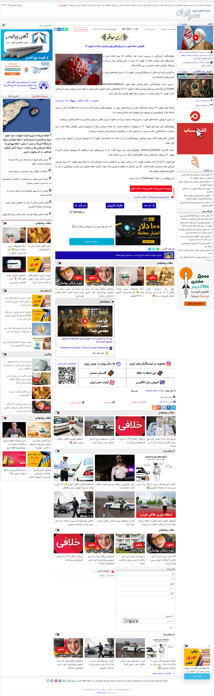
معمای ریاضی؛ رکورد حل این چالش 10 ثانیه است (195, 252)
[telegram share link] (63, 29)
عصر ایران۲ (149, 680)
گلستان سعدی (98, 373)
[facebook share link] (59, 29)
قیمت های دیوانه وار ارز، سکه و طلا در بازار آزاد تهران (25, 214)
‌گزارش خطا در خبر (80, 29)
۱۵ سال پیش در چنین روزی (99, 364)
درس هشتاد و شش (202, 100)
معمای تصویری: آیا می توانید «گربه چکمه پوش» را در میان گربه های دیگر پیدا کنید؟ (196, 224)
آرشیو (192, 5)
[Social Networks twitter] (153, 249)
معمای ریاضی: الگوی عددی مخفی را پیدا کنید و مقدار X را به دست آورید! (196, 238)
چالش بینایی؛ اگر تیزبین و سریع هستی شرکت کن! (196, 245)
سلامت (163, 29)
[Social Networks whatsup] (157, 249)
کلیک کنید (197, 676)
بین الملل (115, 5)
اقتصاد (133, 5)
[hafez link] (115, 37)
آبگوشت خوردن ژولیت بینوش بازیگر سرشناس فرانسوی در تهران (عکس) (198, 197)
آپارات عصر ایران (99, 382)
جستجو (186, 5)
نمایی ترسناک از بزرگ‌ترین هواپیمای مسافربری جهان (198, 64)
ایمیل (172, 583)
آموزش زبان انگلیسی (147, 382)
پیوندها (106, 680)
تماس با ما (199, 5)
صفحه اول (208, 5)
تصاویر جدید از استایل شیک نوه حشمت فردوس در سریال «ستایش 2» (196, 176)
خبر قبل (82, 205)
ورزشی (122, 5)
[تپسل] (70, 212)
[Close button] (209, 646)
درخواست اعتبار (91, 241)
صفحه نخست (171, 29)
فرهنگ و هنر (106, 5)
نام (173, 573)
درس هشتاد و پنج (203, 105)
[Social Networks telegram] (149, 249)
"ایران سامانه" (101, 692)
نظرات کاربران (115, 205)
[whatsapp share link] (66, 29)
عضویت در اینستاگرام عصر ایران (147, 364)
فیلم (78, 5)
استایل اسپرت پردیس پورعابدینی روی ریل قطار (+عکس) (196, 204)
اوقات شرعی (163, 5)
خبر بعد (147, 205)
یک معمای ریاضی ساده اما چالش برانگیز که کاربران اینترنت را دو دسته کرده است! (195, 231)
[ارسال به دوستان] (126, 29)
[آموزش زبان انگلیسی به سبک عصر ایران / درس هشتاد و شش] (195, 86)
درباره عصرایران (138, 680)
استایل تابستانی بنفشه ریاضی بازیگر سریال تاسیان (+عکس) (195, 183)
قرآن (90, 5)
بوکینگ (101, 575)
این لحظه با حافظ (146, 373)
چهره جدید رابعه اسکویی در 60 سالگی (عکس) (197, 190)
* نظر (172, 593)
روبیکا (72, 101)
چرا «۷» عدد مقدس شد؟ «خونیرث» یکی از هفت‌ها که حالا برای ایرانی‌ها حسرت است (87, 340)
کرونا (162, 397)
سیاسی (139, 5)
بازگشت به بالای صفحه (162, 673)
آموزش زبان (62, 5)
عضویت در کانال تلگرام (88, 101)
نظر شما (171, 569)
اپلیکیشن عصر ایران (67, 363)
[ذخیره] (128, 29)
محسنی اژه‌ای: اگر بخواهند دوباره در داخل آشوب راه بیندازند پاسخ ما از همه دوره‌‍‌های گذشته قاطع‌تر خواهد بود (196, 55)
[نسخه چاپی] (123, 29)
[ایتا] (154, 407)
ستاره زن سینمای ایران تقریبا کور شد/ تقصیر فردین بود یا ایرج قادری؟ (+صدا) (20, 85)
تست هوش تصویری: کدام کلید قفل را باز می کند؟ (196, 259)
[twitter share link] (55, 29)
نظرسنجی (180, 5)
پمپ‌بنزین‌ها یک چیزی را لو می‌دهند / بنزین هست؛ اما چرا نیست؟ (84, 347)
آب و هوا (172, 5)
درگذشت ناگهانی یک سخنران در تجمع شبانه (28, 171)
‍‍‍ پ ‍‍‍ (134, 29)
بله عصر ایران (61, 101)
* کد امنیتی (170, 616)
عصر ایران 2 (71, 5)
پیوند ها (155, 5)
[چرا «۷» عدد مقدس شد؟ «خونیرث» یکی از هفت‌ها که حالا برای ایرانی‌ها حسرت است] (85, 321)
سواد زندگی (147, 5)
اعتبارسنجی (110, 575)
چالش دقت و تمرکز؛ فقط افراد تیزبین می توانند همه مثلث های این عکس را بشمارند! (196, 217)
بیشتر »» (183, 24)
